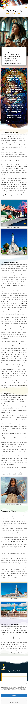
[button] (26, 683)
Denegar (14, 699)
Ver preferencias (14, 702)
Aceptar (14, 695)
